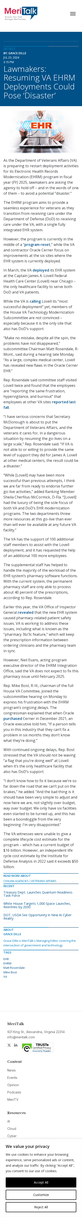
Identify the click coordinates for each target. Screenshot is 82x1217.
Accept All (41, 1182)
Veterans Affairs (43, 881)
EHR (6, 959)
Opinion (13, 1085)
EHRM (7, 963)
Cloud (11, 1129)
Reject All (41, 1207)
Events (12, 1078)
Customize (41, 1195)
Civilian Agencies (16, 881)
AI (8, 1121)
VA (5, 977)
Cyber (12, 1136)
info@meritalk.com (21, 1037)
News (11, 1070)
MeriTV (12, 1099)
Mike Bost (10, 972)
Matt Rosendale (14, 968)
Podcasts (14, 1092)
